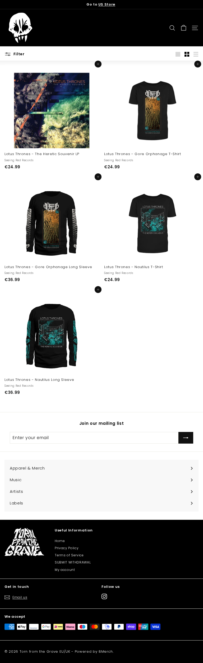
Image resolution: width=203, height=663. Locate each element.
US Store (106, 4)
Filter (18, 54)
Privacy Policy (67, 548)
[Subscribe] (185, 438)
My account (65, 569)
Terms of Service (69, 555)
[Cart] (183, 28)
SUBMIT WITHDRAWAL (73, 562)
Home (60, 541)
